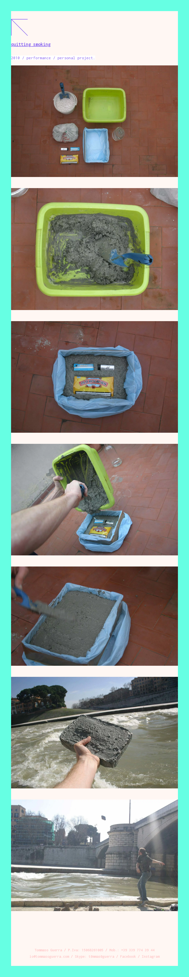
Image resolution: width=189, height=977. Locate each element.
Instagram (150, 956)
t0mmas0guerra (101, 956)
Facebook (128, 956)
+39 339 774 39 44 (138, 950)
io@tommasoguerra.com (49, 956)
